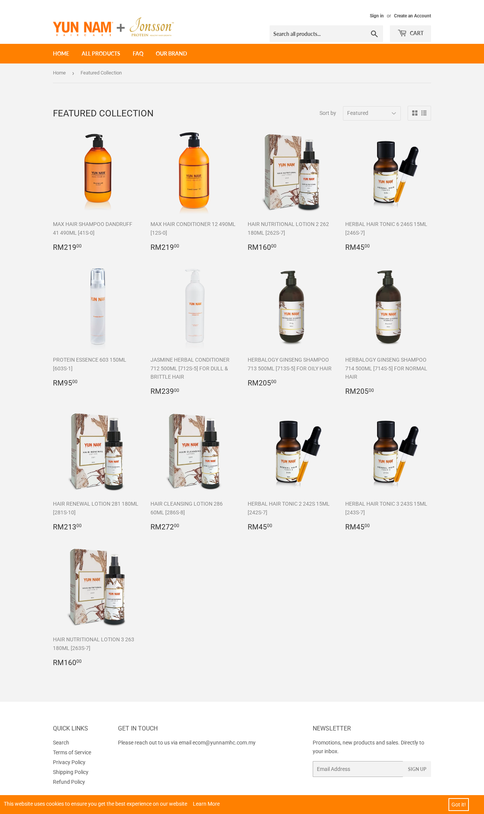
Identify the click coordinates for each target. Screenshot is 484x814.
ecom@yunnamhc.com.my (224, 743)
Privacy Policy (69, 762)
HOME (61, 53)
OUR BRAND (171, 53)
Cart (416, 33)
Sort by (328, 113)
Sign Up (417, 769)
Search (61, 743)
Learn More (206, 804)
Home (59, 73)
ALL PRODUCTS (101, 53)
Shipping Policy (70, 772)
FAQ (138, 53)
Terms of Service (72, 752)
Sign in (377, 16)
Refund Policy (69, 782)
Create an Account (412, 16)
